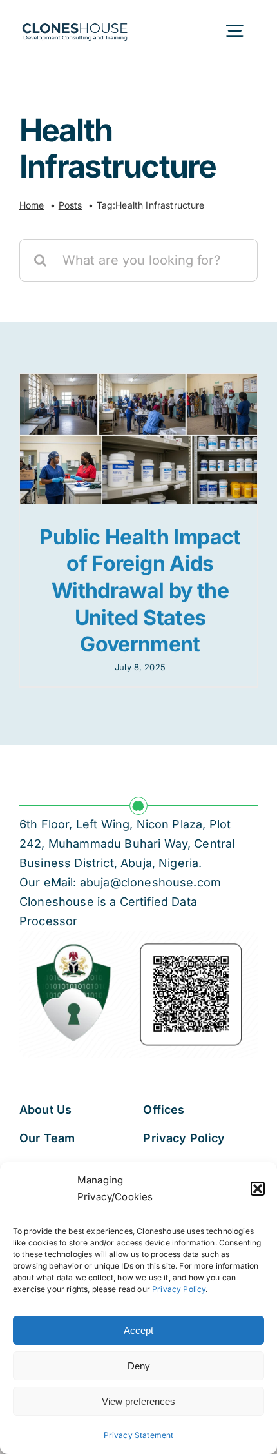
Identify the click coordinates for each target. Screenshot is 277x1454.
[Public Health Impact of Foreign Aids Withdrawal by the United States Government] (138, 439)
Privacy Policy (178, 1289)
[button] (257, 1188)
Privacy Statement (139, 1435)
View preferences (138, 1401)
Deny (139, 1365)
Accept (138, 1330)
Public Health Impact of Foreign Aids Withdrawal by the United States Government (139, 590)
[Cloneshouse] (74, 20)
